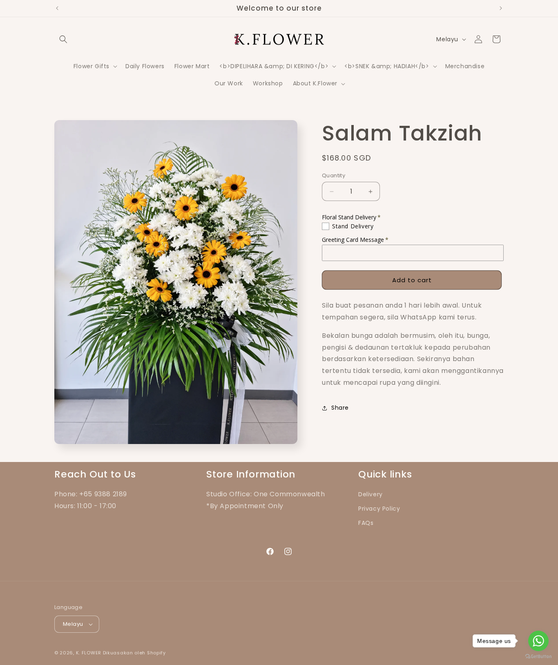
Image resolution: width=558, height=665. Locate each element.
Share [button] (340, 408)
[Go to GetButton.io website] (538, 656)
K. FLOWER (88, 652)
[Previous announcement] (57, 8)
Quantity (333, 175)
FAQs (365, 523)
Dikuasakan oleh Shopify (134, 652)
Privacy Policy (379, 508)
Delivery (370, 494)
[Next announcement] (501, 8)
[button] (63, 39)
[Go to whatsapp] (538, 641)
